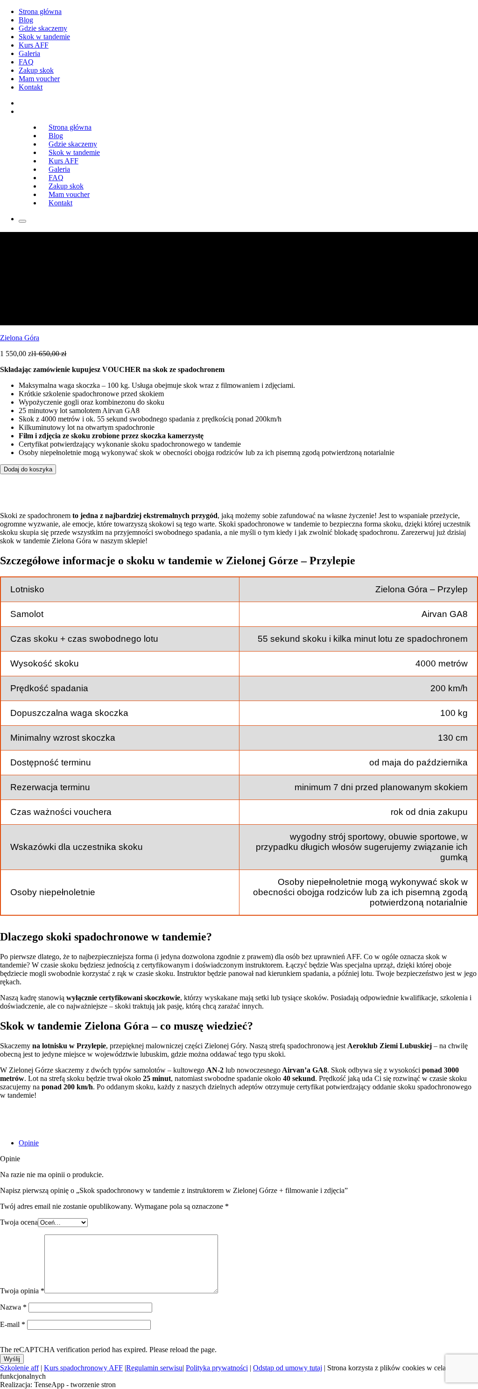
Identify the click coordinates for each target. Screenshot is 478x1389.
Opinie (29, 1143)
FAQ (26, 62)
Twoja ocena (19, 1222)
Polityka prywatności (217, 1368)
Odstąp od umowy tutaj (287, 1368)
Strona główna (40, 11)
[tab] (248, 1143)
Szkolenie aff (19, 1368)
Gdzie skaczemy (43, 28)
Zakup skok (36, 70)
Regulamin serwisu (154, 1368)
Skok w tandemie (44, 37)
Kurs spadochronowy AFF (83, 1368)
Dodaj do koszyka (28, 469)
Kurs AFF (34, 45)
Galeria (29, 53)
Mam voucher (39, 79)
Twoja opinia (22, 1291)
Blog (26, 20)
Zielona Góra (19, 338)
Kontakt (30, 87)
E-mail (12, 1324)
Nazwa (13, 1307)
